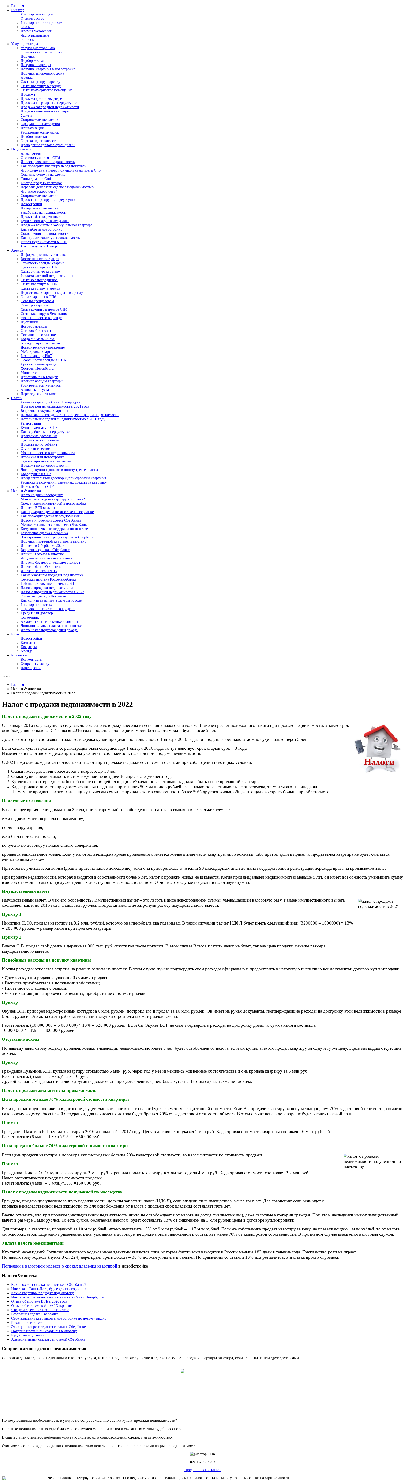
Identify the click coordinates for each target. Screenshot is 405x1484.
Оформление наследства (40, 124)
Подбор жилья (32, 61)
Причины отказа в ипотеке (42, 554)
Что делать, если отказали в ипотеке (40, 1310)
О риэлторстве (32, 18)
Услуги (26, 115)
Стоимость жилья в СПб (40, 158)
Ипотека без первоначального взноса (50, 562)
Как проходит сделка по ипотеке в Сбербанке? (48, 1284)
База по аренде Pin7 (36, 356)
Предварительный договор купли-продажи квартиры (63, 478)
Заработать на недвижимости (44, 212)
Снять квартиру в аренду (41, 86)
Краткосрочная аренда (38, 364)
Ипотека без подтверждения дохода (49, 630)
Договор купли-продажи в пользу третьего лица (59, 470)
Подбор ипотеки (34, 136)
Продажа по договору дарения (45, 465)
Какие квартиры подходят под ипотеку (52, 575)
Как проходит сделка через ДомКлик (50, 516)
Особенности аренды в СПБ (43, 360)
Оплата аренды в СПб (38, 297)
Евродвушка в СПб (36, 474)
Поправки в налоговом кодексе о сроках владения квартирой (59, 1266)
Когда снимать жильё (38, 339)
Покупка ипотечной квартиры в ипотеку (53, 541)
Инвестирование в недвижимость (48, 162)
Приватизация (32, 128)
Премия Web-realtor (36, 31)
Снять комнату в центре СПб (44, 309)
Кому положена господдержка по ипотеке (54, 529)
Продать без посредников (41, 217)
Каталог (17, 634)
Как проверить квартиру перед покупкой (53, 166)
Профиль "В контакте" (202, 1470)
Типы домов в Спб (36, 179)
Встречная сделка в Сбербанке (45, 550)
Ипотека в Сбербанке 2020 (42, 546)
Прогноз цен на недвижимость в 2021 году (55, 406)
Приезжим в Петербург (39, 377)
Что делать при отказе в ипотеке (46, 558)
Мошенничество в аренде (41, 318)
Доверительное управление (43, 347)
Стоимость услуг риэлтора (42, 52)
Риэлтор (17, 10)
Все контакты (31, 659)
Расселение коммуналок (40, 132)
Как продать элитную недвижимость (50, 238)
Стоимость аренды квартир (42, 263)
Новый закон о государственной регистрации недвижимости (70, 415)
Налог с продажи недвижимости (47, 588)
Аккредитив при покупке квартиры (49, 621)
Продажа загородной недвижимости (50, 107)
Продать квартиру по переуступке (48, 200)
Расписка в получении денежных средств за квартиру (64, 482)
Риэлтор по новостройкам (41, 23)
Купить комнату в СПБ (39, 427)
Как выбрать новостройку (41, 229)
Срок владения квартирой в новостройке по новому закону (58, 1318)
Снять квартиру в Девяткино (44, 314)
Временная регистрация (40, 259)
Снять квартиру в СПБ (39, 284)
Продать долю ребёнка (39, 444)
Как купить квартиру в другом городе (51, 600)
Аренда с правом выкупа (41, 343)
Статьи (16, 398)
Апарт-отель (31, 153)
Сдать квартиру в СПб (39, 267)
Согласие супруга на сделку (43, 174)
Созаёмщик (30, 617)
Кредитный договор (37, 613)
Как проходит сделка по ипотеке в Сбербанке (57, 512)
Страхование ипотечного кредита (48, 609)
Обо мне (27, 27)
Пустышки (29, 322)
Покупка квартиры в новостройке (48, 69)
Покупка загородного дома (42, 73)
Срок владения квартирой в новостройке (53, 503)
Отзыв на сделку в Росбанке (43, 596)
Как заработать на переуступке (45, 432)
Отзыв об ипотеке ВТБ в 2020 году (39, 1301)
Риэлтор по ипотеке (36, 605)
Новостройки (31, 204)
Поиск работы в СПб (37, 486)
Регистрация (31, 423)
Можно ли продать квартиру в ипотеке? (53, 499)
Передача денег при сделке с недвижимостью (57, 187)
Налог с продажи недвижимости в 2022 (52, 592)
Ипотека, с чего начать (39, 571)
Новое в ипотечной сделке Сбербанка (51, 520)
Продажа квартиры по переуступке (49, 103)
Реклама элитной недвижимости (47, 276)
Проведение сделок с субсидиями (48, 145)
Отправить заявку (35, 664)
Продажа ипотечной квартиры (45, 111)
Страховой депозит (36, 330)
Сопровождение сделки (40, 196)
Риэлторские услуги (37, 14)
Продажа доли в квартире (41, 99)
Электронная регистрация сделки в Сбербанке (58, 537)
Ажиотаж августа (35, 390)
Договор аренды (34, 326)
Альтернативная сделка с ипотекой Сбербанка (48, 1339)
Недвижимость (23, 149)
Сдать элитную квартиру (41, 271)
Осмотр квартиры (35, 305)
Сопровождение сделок (39, 120)
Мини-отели (31, 373)
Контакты (19, 655)
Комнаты (28, 643)
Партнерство (31, 668)
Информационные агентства (44, 255)
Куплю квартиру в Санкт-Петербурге (50, 402)
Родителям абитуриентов (41, 385)
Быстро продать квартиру (41, 183)
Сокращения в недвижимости (44, 233)
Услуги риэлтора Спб (38, 48)
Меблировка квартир (37, 352)
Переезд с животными (38, 394)
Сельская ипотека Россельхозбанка (48, 579)
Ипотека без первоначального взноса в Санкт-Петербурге (57, 1297)
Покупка (28, 56)
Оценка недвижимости (39, 141)
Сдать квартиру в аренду (40, 82)
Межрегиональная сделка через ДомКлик (54, 524)
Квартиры (29, 647)
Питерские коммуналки (40, 208)
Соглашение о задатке (38, 335)
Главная (17, 6)
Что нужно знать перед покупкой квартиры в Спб (61, 170)
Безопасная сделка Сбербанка (44, 533)
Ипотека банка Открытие (41, 567)
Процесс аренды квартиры (42, 381)
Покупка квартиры (36, 65)
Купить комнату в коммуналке (45, 221)
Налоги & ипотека (26, 491)
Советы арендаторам (37, 301)
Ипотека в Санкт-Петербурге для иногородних (48, 1289)
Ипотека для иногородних (42, 495)
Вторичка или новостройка (42, 457)
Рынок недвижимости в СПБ (44, 242)
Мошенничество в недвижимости (48, 453)
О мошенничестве (35, 449)
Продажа (28, 94)
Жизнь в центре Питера (40, 246)
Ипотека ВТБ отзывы (38, 508)
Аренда (27, 77)
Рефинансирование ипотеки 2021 (47, 583)
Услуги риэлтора (24, 44)
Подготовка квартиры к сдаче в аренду (52, 293)
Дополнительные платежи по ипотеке (51, 626)
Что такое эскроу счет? (39, 191)
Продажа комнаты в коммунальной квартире (56, 225)
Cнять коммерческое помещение (46, 90)
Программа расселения (39, 436)
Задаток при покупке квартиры (46, 461)
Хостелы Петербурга (37, 368)
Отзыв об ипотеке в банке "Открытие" (42, 1306)
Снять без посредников (39, 280)
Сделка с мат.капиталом (40, 440)
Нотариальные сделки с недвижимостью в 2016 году (63, 419)
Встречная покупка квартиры (44, 411)
